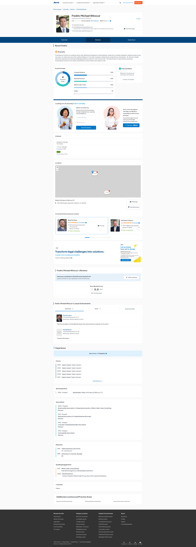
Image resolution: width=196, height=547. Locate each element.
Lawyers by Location (68, 2)
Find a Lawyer (57, 516)
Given (97, 309)
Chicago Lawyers (80, 521)
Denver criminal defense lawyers (64, 501)
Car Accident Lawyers (104, 529)
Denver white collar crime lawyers (121, 501)
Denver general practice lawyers (93, 501)
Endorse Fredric (130, 309)
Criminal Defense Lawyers (105, 521)
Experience (131, 40)
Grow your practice (128, 2)
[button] (93, 172)
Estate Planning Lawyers (105, 526)
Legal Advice (57, 521)
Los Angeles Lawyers (81, 519)
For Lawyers (57, 529)
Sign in (139, 2)
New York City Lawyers (82, 516)
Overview (64, 40)
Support (123, 521)
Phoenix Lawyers (80, 532)
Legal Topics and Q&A (98, 2)
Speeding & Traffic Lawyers (105, 537)
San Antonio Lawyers (81, 534)
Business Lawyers (103, 519)
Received (69, 309)
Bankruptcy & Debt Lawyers (106, 516)
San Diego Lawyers (81, 537)
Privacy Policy (65, 542)
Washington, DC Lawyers (82, 526)
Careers (123, 519)
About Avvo (124, 516)
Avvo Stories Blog (58, 526)
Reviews (98, 40)
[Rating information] (110, 21)
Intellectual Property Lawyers (106, 534)
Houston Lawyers (80, 524)
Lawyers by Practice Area (83, 2)
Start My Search (86, 127)
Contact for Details (128, 79)
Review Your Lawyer (59, 519)
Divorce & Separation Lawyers (106, 532)
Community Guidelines (85, 542)
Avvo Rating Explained (126, 524)
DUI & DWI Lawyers (103, 524)
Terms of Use (57, 542)
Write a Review (95, 20)
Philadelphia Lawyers (81, 529)
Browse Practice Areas (59, 524)
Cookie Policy (74, 542)
